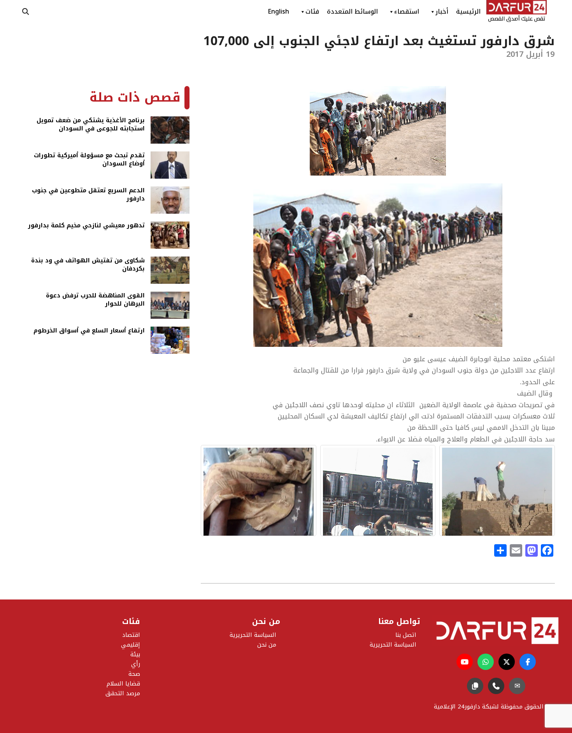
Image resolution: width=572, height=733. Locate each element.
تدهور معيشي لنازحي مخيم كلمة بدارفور (86, 226)
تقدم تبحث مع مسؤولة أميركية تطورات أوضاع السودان (89, 160)
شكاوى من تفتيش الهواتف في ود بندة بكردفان (88, 265)
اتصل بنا (405, 634)
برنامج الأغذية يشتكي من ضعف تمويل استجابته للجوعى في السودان (91, 125)
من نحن (266, 644)
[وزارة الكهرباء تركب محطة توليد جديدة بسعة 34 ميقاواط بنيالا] (378, 490)
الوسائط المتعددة (352, 11)
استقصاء (406, 11)
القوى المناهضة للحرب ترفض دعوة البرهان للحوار (95, 300)
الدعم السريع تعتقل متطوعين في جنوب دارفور (88, 195)
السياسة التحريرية (253, 634)
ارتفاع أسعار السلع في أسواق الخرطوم (89, 331)
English (278, 11)
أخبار (441, 11)
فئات (312, 11)
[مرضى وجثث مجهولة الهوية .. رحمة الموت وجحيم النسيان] (258, 490)
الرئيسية (468, 11)
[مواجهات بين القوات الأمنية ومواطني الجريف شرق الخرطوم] (497, 490)
